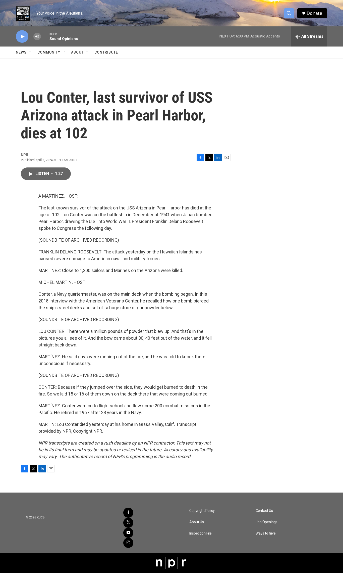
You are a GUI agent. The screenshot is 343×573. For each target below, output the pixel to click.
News (21, 52)
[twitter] (128, 523)
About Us (196, 522)
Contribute (106, 52)
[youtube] (128, 533)
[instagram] (128, 543)
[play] (22, 36)
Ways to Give (266, 533)
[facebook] (128, 513)
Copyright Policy (202, 511)
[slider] (45, 36)
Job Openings (266, 522)
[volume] (37, 36)
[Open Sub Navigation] (30, 52)
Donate (314, 13)
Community (48, 52)
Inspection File (200, 533)
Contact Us (264, 511)
